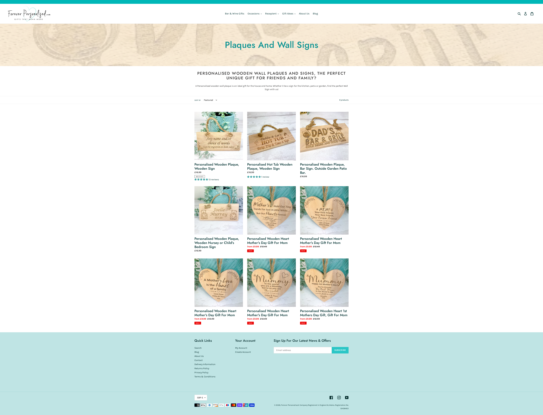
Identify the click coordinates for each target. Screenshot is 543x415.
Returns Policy (201, 368)
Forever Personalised (290, 405)
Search (198, 348)
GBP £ (200, 397)
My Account (241, 348)
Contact (198, 360)
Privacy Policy (201, 372)
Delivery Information (205, 364)
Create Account (243, 352)
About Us (199, 356)
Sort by (197, 100)
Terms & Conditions (204, 376)
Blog (196, 352)
